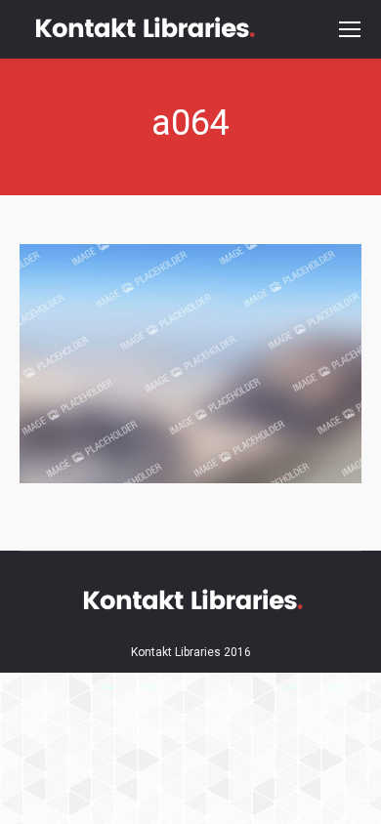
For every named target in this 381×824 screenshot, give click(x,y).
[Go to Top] (349, 792)
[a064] (190, 363)
